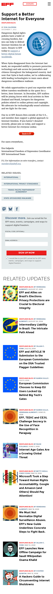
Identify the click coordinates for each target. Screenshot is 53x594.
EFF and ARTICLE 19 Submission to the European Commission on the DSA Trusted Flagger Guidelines (34, 359)
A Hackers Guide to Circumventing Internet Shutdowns (34, 580)
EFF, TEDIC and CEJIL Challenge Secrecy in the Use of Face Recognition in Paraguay (33, 425)
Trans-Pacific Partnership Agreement (21, 191)
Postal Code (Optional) (14, 231)
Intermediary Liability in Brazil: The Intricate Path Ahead (33, 328)
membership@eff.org (11, 163)
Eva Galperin (10, 27)
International (11, 177)
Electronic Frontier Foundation (8, 4)
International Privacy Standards (21, 184)
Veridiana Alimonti (28, 412)
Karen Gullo (42, 378)
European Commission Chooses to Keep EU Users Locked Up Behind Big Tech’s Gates (34, 391)
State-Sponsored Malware (17, 198)
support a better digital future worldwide (11, 54)
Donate (30, 4)
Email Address (11, 240)
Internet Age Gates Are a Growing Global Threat (34, 453)
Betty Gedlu (41, 471)
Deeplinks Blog (26, 287)
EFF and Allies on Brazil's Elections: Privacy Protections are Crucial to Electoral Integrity (34, 300)
